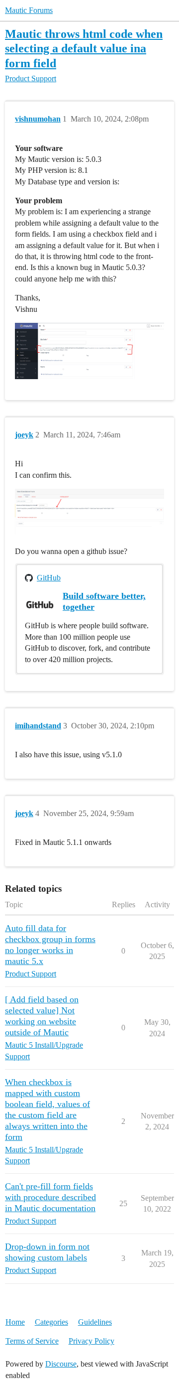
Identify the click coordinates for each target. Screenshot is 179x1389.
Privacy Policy (91, 1341)
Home (15, 1322)
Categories (51, 1322)
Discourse (61, 1364)
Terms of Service (32, 1341)
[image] (89, 512)
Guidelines (95, 1322)
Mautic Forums (29, 10)
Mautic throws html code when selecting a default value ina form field (84, 48)
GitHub (49, 577)
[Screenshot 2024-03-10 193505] (89, 351)
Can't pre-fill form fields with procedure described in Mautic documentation (50, 1197)
